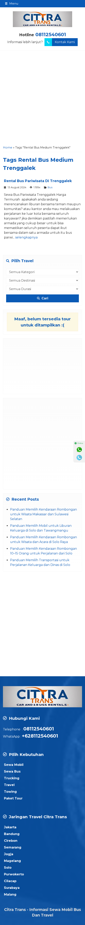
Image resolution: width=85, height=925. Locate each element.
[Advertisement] (42, 99)
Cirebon (10, 841)
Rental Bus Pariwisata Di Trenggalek (38, 181)
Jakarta (10, 827)
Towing (10, 792)
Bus (50, 187)
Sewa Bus (12, 771)
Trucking (11, 778)
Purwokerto (14, 874)
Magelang (12, 861)
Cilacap (10, 881)
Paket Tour (13, 798)
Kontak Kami (65, 42)
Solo (7, 867)
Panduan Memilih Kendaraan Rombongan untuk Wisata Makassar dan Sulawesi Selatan (43, 514)
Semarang (12, 847)
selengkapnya (26, 237)
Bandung (12, 834)
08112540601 (50, 34)
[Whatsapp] (79, 450)
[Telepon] (79, 458)
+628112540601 (40, 736)
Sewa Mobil (14, 765)
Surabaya (12, 888)
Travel (9, 785)
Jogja (8, 854)
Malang (10, 894)
